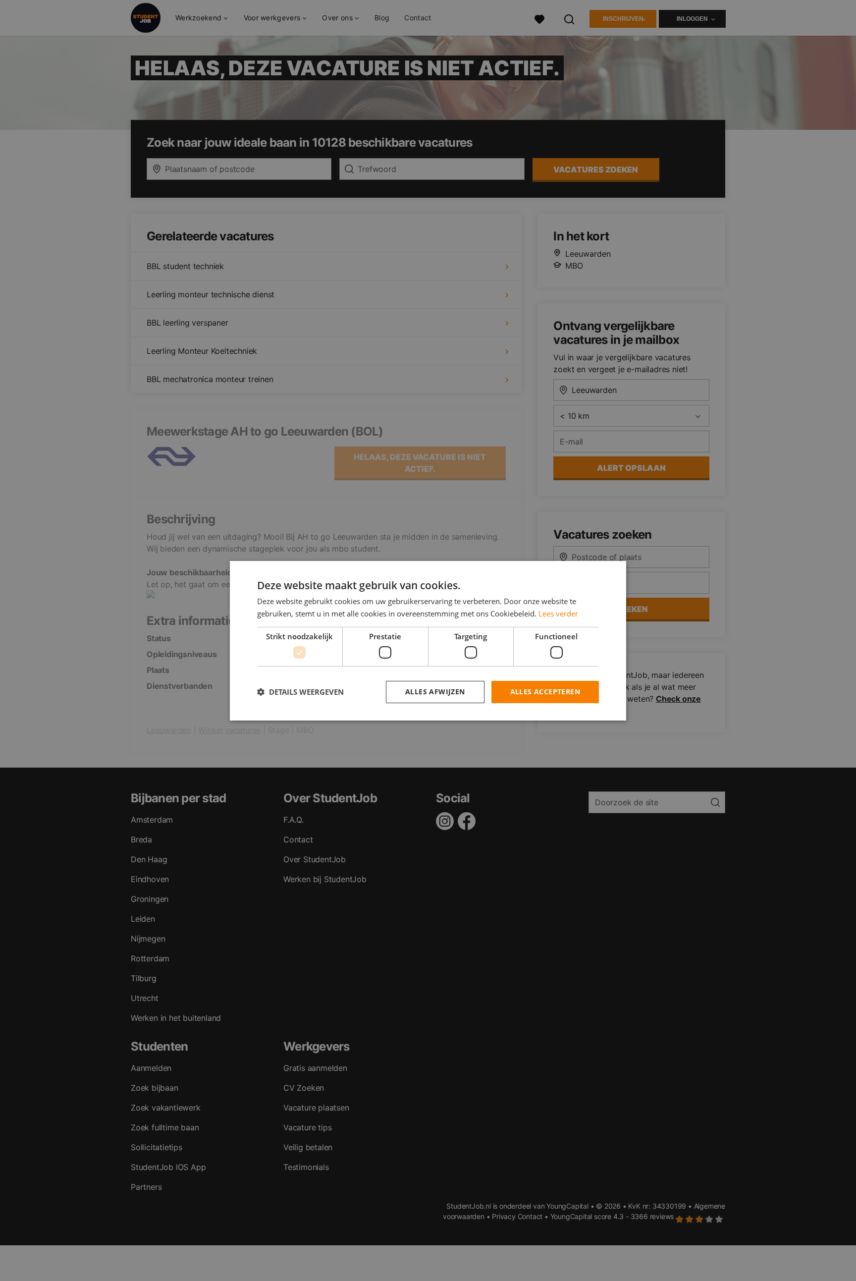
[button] (300, 691)
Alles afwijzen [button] (435, 691)
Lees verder (558, 613)
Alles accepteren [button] (545, 691)
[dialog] (428, 640)
